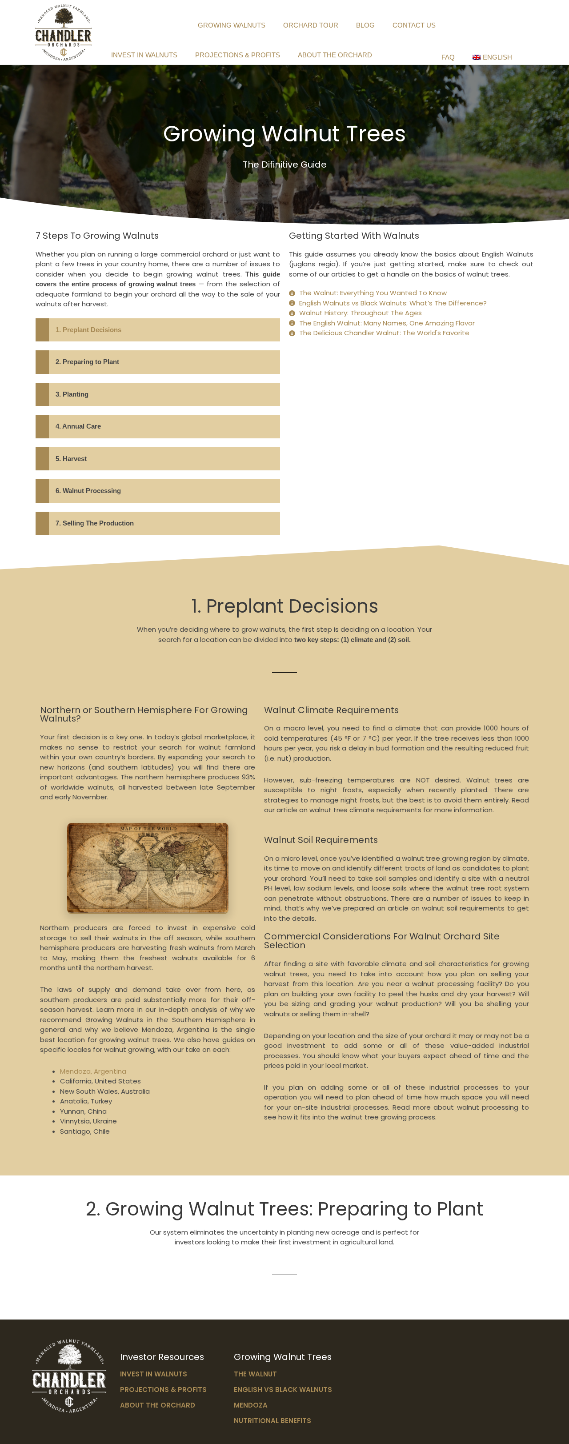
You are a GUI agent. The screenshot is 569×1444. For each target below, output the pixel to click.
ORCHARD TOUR (310, 25)
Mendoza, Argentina (93, 1071)
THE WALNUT (255, 1374)
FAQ (448, 57)
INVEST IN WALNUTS (144, 55)
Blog (365, 25)
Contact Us (414, 25)
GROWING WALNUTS (231, 25)
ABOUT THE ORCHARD (335, 55)
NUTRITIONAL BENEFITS (272, 1420)
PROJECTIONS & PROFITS (237, 55)
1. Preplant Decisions (88, 329)
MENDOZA (251, 1405)
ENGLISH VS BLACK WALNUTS (283, 1389)
